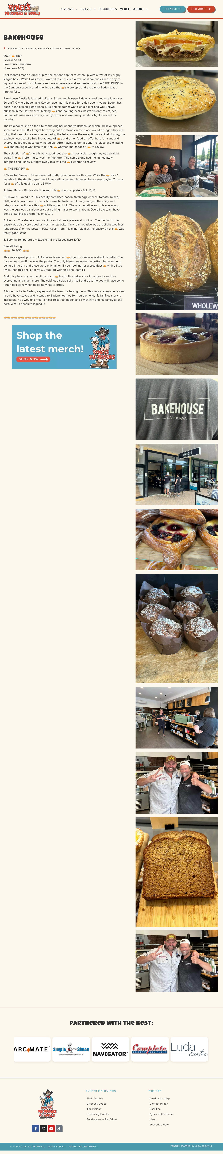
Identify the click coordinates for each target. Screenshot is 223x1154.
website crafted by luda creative (191, 1146)
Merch (125, 9)
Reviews (67, 9)
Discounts (108, 9)
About (138, 9)
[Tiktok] (59, 1128)
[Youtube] (51, 1128)
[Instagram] (43, 1128)
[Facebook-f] (35, 1128)
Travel (86, 9)
